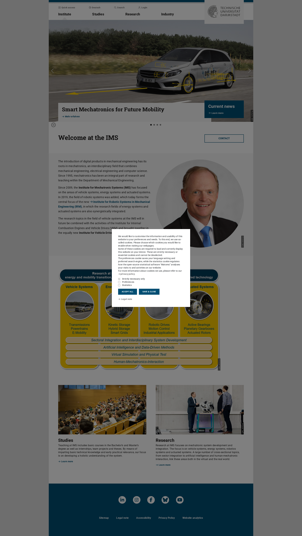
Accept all (127, 292)
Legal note (126, 299)
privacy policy (127, 274)
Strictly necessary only (133, 279)
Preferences (128, 282)
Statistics (127, 285)
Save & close (149, 292)
